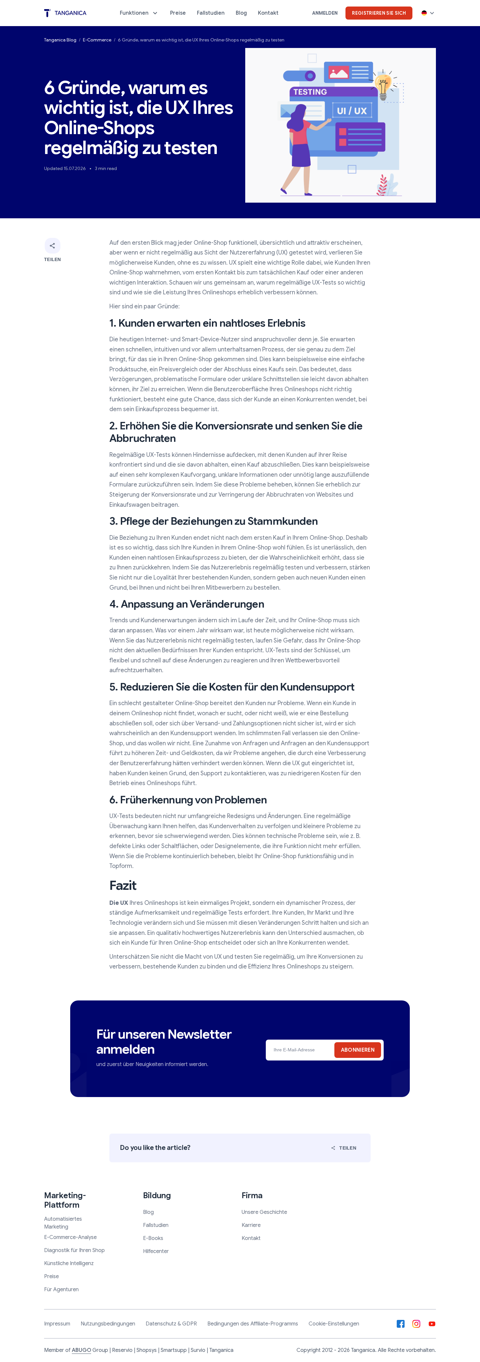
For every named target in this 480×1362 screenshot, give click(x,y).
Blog (148, 1212)
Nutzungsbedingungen (108, 1324)
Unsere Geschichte (264, 1212)
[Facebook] (401, 1324)
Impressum (57, 1324)
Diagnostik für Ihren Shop (74, 1250)
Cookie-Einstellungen (334, 1324)
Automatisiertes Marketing (63, 1223)
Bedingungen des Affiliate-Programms (252, 1324)
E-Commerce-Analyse (70, 1237)
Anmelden (325, 13)
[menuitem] (139, 13)
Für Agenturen (61, 1289)
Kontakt (251, 1238)
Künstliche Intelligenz (69, 1263)
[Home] (65, 13)
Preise (51, 1276)
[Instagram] (416, 1324)
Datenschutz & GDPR (171, 1324)
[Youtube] (432, 1324)
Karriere (251, 1225)
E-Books (153, 1238)
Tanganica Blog (60, 40)
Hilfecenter (156, 1251)
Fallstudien (155, 1225)
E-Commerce (97, 40)
